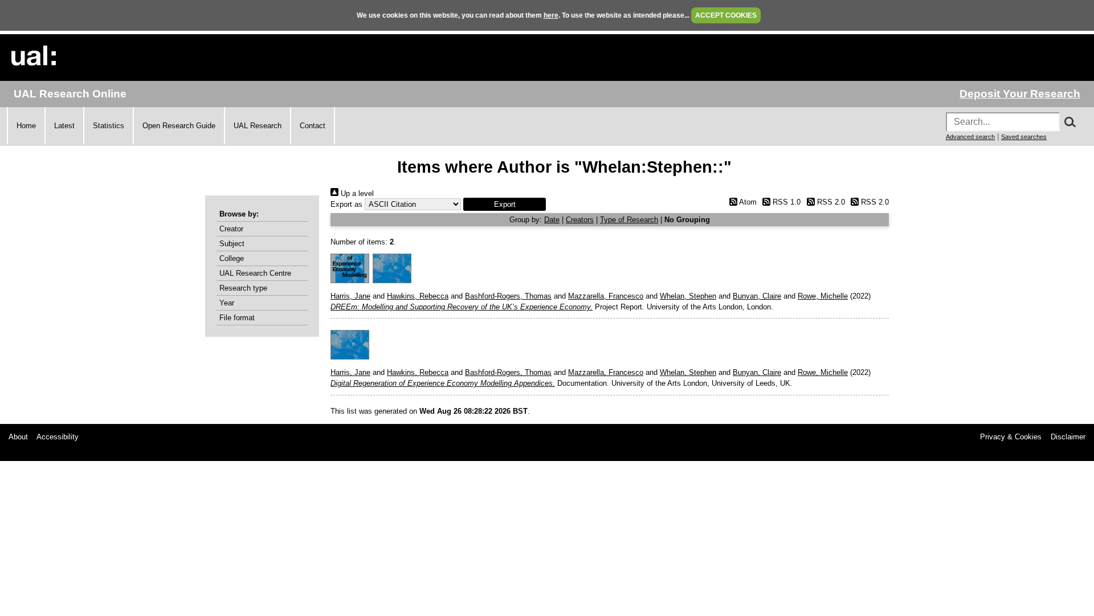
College (231, 258)
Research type (243, 288)
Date (552, 219)
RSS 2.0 (829, 202)
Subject (231, 243)
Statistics (108, 125)
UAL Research (257, 125)
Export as (346, 204)
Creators (580, 219)
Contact (312, 125)
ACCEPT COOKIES (726, 15)
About (18, 437)
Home (26, 125)
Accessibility (57, 437)
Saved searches (1024, 136)
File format (237, 317)
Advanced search (970, 136)
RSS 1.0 (785, 202)
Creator (231, 229)
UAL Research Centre (255, 273)
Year (226, 303)
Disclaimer (1068, 437)
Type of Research (629, 219)
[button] (504, 204)
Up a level (356, 193)
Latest (64, 125)
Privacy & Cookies (1011, 437)
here (551, 15)
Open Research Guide (178, 125)
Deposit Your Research (1020, 94)
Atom (746, 202)
